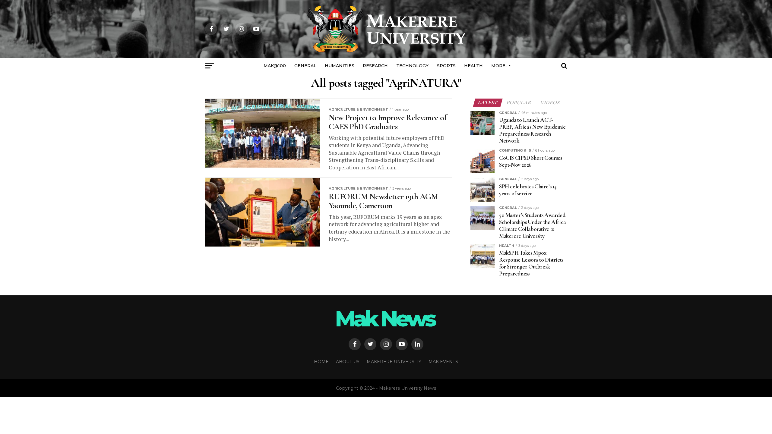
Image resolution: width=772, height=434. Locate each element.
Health (473, 65)
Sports (446, 65)
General (305, 65)
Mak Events (443, 361)
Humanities (339, 65)
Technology (412, 65)
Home (321, 361)
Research (375, 65)
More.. (499, 65)
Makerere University (394, 361)
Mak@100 (275, 65)
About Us (347, 361)
